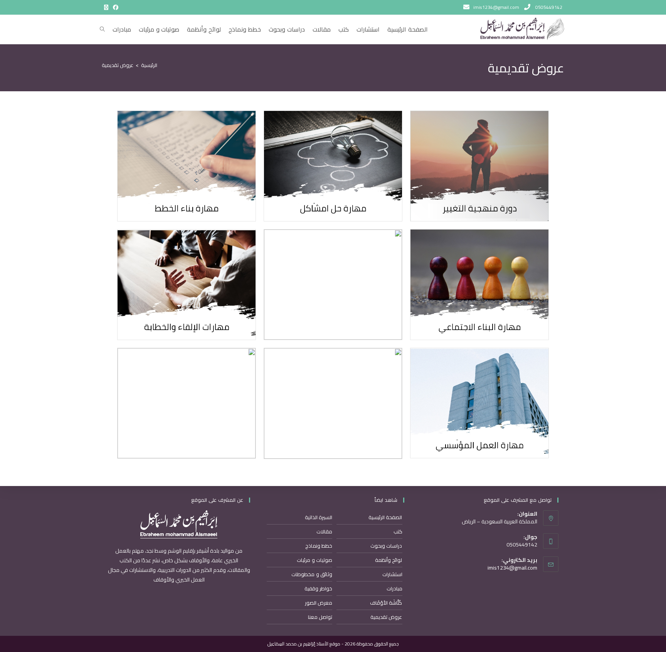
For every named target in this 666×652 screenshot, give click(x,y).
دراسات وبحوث (386, 545)
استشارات (392, 574)
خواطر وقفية (318, 588)
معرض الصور (318, 602)
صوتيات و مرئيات (314, 560)
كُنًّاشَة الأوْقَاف (386, 602)
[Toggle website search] (102, 29)
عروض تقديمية (117, 65)
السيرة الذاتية (318, 517)
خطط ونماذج (318, 545)
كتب (398, 531)
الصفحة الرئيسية (385, 517)
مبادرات (394, 588)
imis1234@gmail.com (512, 568)
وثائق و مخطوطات (311, 574)
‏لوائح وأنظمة (388, 560)
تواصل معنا (320, 617)
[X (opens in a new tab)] (106, 7)
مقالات (324, 531)
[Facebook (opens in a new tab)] (114, 7)
